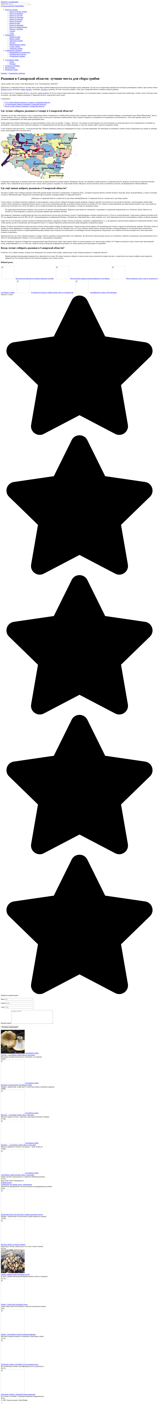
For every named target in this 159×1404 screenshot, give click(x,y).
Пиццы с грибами (16, 29)
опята (23, 89)
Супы (12, 33)
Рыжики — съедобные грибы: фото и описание (18, 1145)
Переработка (10, 35)
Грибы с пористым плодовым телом (14, 1304)
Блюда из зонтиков (16, 17)
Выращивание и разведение (20, 52)
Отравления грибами (17, 56)
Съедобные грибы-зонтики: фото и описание (17, 1175)
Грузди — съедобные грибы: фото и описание (18, 1055)
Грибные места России (18, 54)
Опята (12, 62)
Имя (2, 999)
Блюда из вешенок (16, 13)
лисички (44, 89)
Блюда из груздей (16, 15)
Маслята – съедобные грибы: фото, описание (17, 1115)
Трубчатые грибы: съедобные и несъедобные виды (19, 1364)
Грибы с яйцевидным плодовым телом (15, 1274)
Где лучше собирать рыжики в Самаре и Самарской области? (27, 102)
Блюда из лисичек (16, 19)
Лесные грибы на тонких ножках (13, 1244)
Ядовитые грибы (11, 70)
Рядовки (13, 64)
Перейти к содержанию (9, 2)
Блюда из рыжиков (16, 25)
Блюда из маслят (16, 21)
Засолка (12, 43)
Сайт (3, 1007)
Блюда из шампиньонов (18, 27)
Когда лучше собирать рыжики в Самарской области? (25, 106)
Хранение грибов (16, 48)
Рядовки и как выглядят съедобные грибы (16, 1085)
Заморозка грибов (16, 41)
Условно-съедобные (12, 66)
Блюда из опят (15, 23)
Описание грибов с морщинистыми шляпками (18, 1394)
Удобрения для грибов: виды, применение (16, 1184)
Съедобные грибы (12, 60)
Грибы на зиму (15, 37)
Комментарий (6, 1023)
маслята (29, 89)
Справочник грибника (13, 50)
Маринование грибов (17, 45)
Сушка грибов (15, 46)
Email (3, 1003)
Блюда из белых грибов (18, 12)
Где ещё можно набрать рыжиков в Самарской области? (25, 104)
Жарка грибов (15, 39)
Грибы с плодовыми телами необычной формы (18, 1334)
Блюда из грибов (11, 10)
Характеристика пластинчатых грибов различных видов (22, 1214)
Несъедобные (10, 68)
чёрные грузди (6, 89)
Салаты (12, 31)
